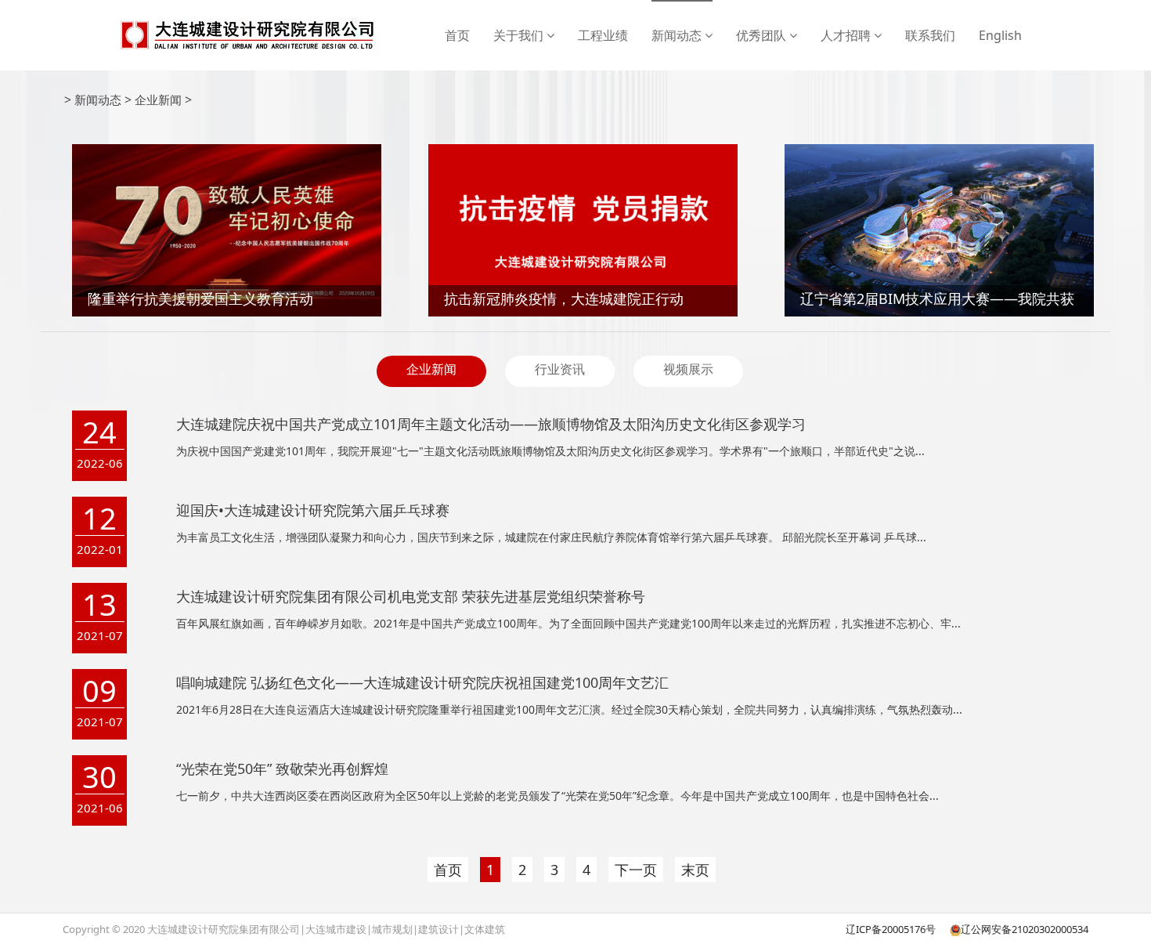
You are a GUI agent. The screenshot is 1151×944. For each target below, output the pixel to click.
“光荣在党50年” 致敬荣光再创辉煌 (282, 768)
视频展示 (688, 369)
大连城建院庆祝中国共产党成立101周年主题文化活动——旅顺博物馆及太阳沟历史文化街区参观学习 (491, 423)
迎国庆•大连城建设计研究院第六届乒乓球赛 (312, 510)
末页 (695, 869)
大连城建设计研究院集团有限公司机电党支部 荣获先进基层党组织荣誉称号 (410, 596)
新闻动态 (97, 99)
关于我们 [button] (520, 35)
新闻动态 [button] (678, 35)
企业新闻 (158, 99)
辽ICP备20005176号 (891, 929)
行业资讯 (560, 369)
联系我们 (930, 35)
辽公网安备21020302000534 (1024, 929)
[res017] (247, 35)
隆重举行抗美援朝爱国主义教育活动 (200, 298)
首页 (457, 35)
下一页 (636, 869)
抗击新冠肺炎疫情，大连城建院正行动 (564, 298)
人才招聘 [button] (847, 35)
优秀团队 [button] (762, 35)
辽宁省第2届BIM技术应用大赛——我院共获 (937, 298)
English (1000, 35)
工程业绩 (603, 35)
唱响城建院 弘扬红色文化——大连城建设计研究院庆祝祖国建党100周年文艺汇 (422, 682)
